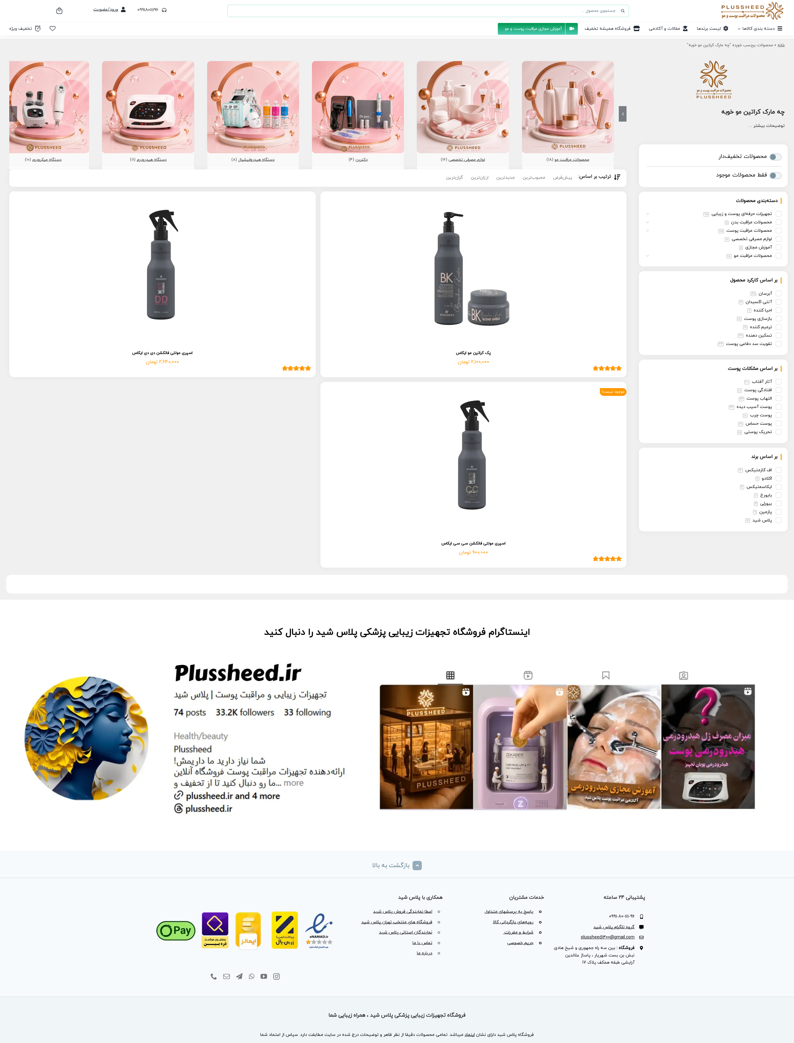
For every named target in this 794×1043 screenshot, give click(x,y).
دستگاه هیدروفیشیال (256, 160)
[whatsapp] (251, 977)
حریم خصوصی (520, 943)
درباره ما (424, 953)
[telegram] (239, 977)
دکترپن (361, 160)
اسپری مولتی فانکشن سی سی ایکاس (473, 543)
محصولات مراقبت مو (572, 160)
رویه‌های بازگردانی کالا (513, 922)
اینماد (470, 1035)
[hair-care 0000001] (568, 64)
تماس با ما (422, 943)
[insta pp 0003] (397, 655)
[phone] (214, 977)
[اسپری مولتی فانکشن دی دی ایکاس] (162, 269)
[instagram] (276, 977)
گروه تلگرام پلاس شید (614, 927)
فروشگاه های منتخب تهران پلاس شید (396, 922)
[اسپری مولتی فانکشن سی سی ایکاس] (473, 459)
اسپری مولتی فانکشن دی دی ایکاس (162, 353)
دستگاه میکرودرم (46, 160)
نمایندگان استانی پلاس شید (405, 932)
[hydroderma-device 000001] (148, 64)
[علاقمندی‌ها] (53, 28)
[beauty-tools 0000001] (463, 64)
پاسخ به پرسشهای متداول (508, 912)
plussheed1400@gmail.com (608, 937)
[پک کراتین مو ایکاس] (473, 269)
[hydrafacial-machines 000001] (253, 64)
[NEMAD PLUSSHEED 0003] (245, 904)
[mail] (226, 977)
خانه (781, 45)
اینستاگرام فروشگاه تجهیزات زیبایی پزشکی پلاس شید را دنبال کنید (397, 632)
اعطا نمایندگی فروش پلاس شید (402, 912)
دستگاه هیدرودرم (152, 160)
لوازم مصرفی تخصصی (466, 160)
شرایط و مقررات (518, 932)
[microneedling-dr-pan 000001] (358, 64)
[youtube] (264, 977)
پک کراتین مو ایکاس (473, 353)
